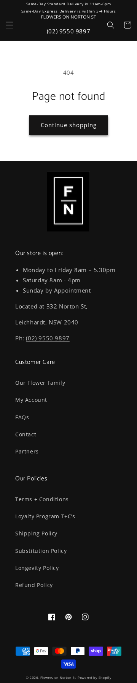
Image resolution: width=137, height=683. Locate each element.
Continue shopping (69, 125)
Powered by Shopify (95, 677)
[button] (9, 25)
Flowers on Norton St (58, 677)
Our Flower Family (40, 382)
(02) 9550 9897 (68, 31)
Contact (25, 434)
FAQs (22, 417)
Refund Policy (34, 585)
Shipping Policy (36, 533)
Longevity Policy (37, 567)
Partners (27, 451)
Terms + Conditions (42, 499)
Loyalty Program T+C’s (45, 516)
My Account (31, 399)
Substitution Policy (41, 550)
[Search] (110, 25)
